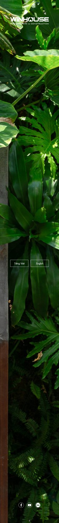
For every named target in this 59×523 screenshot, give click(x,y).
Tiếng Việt (19, 263)
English (39, 263)
